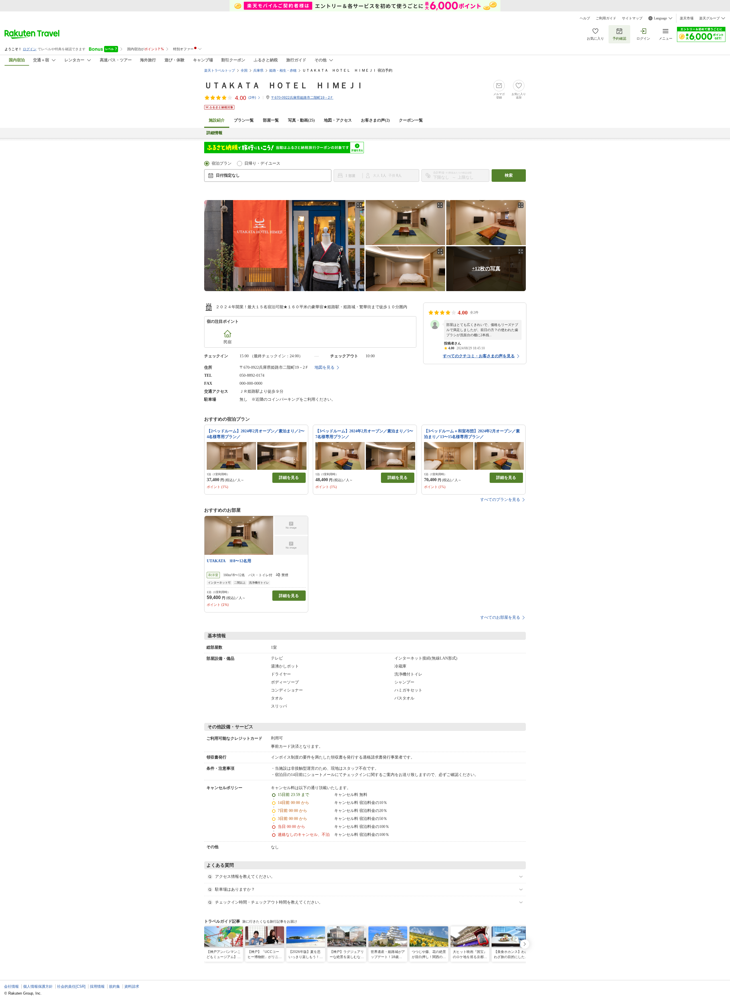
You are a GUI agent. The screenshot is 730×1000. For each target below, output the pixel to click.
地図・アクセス (338, 120)
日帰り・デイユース (262, 163)
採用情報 (97, 986)
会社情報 (11, 986)
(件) (252, 97)
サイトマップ (632, 18)
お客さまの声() (375, 120)
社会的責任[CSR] (71, 986)
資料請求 (131, 986)
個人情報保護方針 (38, 986)
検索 (509, 175)
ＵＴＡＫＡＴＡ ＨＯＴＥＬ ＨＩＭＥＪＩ (284, 85)
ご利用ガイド (606, 18)
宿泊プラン (222, 163)
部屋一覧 (271, 120)
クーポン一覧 (411, 120)
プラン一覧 (244, 120)
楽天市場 (687, 18)
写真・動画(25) (301, 120)
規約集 (114, 986)
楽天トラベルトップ (219, 70)
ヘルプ (585, 18)
